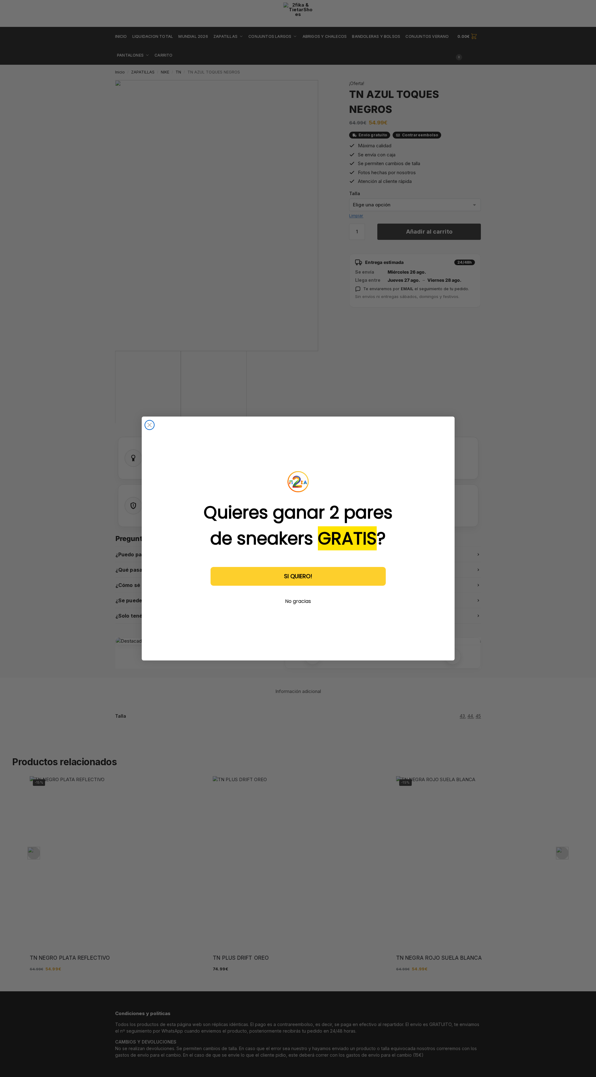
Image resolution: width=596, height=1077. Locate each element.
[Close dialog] (149, 425)
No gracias (298, 601)
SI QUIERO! (298, 576)
